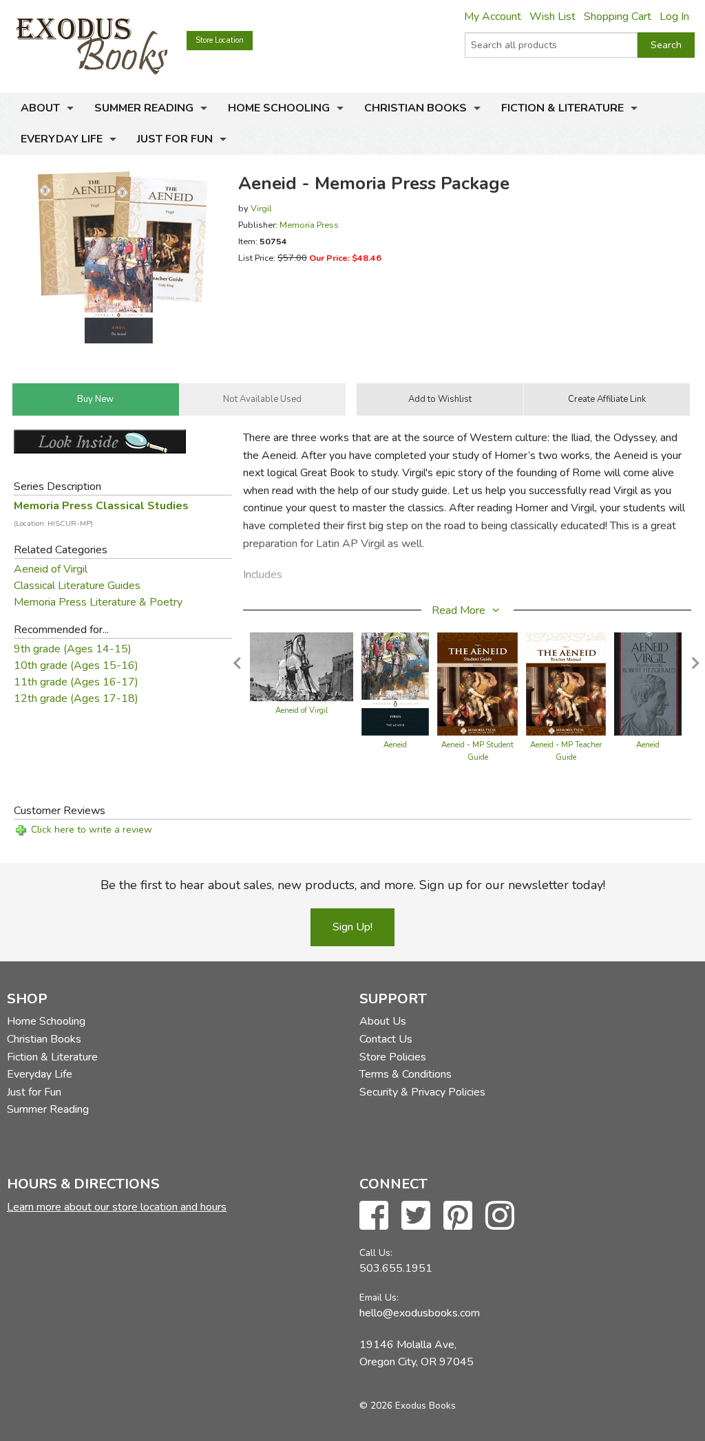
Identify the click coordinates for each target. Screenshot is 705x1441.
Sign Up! (352, 927)
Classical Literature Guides (77, 585)
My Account (492, 16)
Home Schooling (279, 108)
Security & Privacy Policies (422, 1092)
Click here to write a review (91, 829)
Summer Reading (143, 108)
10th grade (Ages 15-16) (76, 665)
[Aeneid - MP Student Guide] (477, 683)
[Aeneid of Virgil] (301, 666)
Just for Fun (175, 139)
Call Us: (375, 1252)
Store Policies (392, 1057)
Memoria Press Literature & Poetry (98, 602)
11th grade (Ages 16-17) (76, 682)
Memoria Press (309, 225)
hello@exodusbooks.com (419, 1313)
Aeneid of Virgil (50, 569)
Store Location (220, 40)
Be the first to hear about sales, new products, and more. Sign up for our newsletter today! (353, 885)
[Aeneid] (395, 683)
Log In (674, 16)
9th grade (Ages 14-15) (72, 649)
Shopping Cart (617, 16)
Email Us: (379, 1297)
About (40, 108)
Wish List (552, 16)
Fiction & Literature (562, 108)
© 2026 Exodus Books (407, 1405)
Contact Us (385, 1039)
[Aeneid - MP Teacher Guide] (566, 683)
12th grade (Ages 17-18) (76, 698)
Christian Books (415, 108)
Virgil (261, 208)
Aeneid (395, 745)
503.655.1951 (395, 1268)
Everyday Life (62, 139)
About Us (382, 1021)
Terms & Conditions (405, 1074)
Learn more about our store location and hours (117, 1207)
